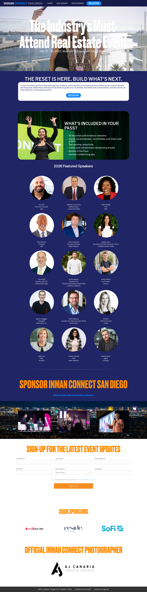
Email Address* (100, 459)
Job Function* (60, 469)
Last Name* (60, 459)
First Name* (20, 459)
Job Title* (19, 469)
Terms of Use (91, 480)
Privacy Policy (81, 480)
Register (94, 3)
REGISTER (73, 95)
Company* (98, 469)
